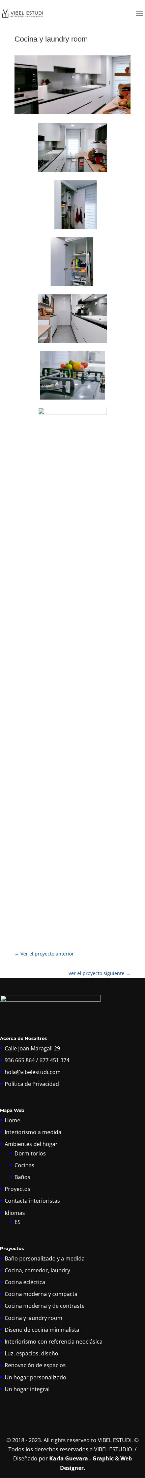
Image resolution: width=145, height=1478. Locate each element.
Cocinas (24, 1165)
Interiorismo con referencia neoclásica (54, 1341)
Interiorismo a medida (33, 1132)
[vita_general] (72, 914)
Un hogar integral (27, 1389)
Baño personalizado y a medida (45, 1258)
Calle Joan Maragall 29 (32, 1048)
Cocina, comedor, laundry (37, 1270)
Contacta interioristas (32, 1200)
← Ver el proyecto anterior (44, 953)
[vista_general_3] (72, 343)
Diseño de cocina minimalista (42, 1329)
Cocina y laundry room (33, 1318)
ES (17, 1222)
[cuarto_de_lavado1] (72, 286)
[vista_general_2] (72, 172)
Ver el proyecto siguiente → (99, 973)
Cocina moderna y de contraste (45, 1305)
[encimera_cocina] (72, 399)
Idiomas (15, 1213)
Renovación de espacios (35, 1365)
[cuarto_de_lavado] (72, 229)
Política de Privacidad (32, 1084)
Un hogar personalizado (35, 1377)
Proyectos (17, 1189)
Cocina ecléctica (25, 1282)
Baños (22, 1177)
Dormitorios (30, 1153)
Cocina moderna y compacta (41, 1294)
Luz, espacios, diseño (31, 1353)
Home (12, 1120)
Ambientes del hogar (31, 1144)
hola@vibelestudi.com (33, 1072)
